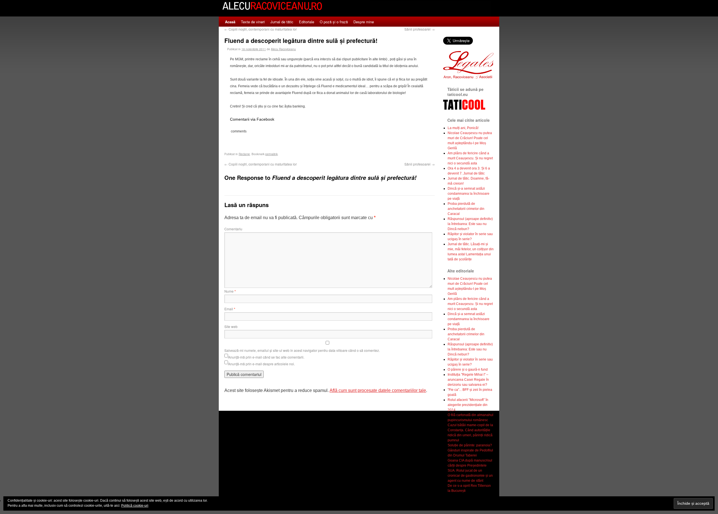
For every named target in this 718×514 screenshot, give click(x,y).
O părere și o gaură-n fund (468, 369)
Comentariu (233, 228)
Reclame (244, 154)
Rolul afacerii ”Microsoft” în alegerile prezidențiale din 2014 (468, 405)
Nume (230, 291)
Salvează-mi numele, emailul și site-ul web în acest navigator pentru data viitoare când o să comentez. (302, 350)
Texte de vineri (253, 21)
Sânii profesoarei (419, 29)
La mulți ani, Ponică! (463, 128)
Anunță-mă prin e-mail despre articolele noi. (261, 363)
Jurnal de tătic (281, 21)
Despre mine (363, 21)
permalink (271, 154)
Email (229, 308)
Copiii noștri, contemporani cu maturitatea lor (260, 29)
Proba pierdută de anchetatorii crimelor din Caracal (466, 209)
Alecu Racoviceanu (283, 49)
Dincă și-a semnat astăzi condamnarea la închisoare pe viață (468, 194)
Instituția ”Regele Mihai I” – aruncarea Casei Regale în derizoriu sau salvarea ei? (468, 380)
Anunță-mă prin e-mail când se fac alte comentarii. (266, 357)
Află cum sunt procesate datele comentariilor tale (378, 390)
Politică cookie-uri (134, 506)
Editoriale (306, 21)
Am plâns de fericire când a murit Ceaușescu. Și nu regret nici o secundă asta (470, 158)
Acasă (230, 21)
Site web (231, 326)
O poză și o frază (334, 21)
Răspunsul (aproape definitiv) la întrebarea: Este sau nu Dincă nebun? (470, 224)
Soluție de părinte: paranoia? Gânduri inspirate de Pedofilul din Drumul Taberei (470, 450)
